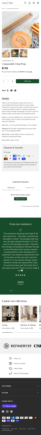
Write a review (20, 199)
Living (4, 325)
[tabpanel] (20, 121)
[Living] (10, 314)
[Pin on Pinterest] (15, 90)
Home (3, 8)
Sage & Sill (8, 425)
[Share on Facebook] (11, 90)
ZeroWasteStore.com (8, 60)
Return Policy (14, 428)
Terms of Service (31, 428)
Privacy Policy (22, 428)
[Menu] (38, 3)
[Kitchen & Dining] (28, 314)
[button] (34, 3)
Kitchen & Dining (27, 325)
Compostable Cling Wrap (12, 8)
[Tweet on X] (8, 90)
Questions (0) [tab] (30, 187)
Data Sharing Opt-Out (7, 430)
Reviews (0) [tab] (11, 187)
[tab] (5, 98)
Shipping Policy (5, 428)
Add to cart (27, 81)
